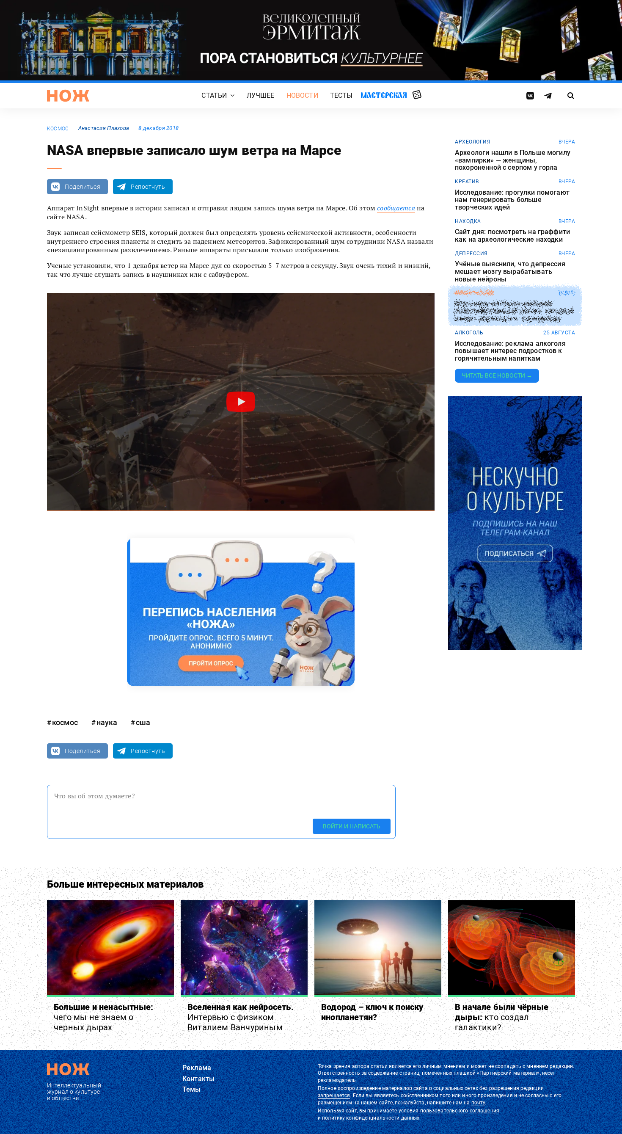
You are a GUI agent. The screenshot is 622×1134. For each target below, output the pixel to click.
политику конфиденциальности (360, 1118)
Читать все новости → (497, 375)
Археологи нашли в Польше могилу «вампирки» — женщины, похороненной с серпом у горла (512, 160)
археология (472, 142)
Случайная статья (417, 95)
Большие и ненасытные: (103, 1017)
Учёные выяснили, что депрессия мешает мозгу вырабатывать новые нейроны (510, 271)
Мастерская (384, 95)
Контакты (198, 1079)
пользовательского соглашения (459, 1111)
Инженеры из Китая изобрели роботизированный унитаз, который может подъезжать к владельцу (514, 311)
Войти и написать (351, 826)
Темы (191, 1089)
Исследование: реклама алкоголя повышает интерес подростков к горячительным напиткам (510, 351)
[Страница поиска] (571, 95)
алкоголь (469, 333)
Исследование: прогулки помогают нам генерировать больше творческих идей (512, 200)
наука (106, 722)
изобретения (474, 293)
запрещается (334, 1095)
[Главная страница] (68, 95)
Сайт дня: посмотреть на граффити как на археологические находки (512, 235)
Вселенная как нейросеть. (240, 1017)
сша (143, 722)
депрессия (471, 254)
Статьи (214, 96)
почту (478, 1103)
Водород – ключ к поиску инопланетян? (372, 1012)
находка (468, 221)
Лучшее (261, 96)
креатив (467, 182)
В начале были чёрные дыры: (501, 1017)
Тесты (341, 96)
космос (58, 129)
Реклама (196, 1068)
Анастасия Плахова (103, 128)
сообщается (396, 208)
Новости (302, 96)
